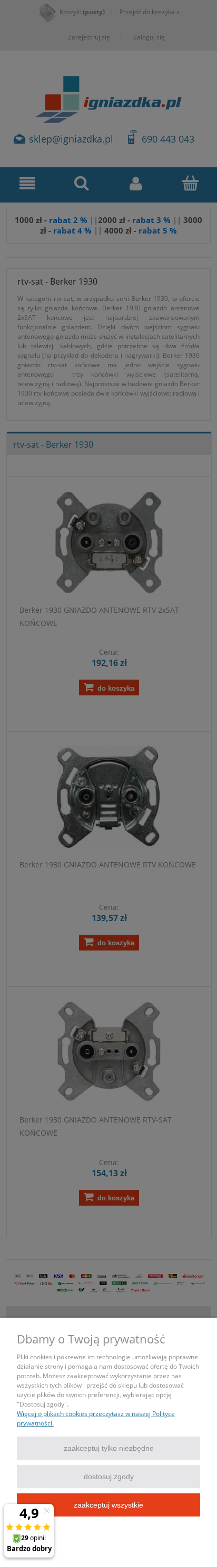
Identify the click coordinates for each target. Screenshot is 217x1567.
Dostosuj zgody (109, 1476)
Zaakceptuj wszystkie (108, 1505)
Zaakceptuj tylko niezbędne (109, 1448)
